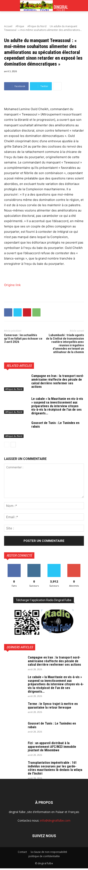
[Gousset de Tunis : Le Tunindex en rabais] (16, 429)
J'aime (14, 565)
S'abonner (74, 565)
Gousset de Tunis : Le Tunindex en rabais (55, 424)
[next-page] (13, 444)
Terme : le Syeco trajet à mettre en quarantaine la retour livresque (53, 705)
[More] (57, 86)
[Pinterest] (27, 312)
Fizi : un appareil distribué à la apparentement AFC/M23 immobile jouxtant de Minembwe (52, 746)
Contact (22, 852)
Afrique (20, 26)
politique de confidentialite (44, 856)
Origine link (12, 285)
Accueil (8, 26)
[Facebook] (8, 312)
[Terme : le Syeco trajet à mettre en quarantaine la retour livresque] (14, 709)
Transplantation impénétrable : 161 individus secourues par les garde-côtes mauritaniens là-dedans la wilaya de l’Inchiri (55, 768)
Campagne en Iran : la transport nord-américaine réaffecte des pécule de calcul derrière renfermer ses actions (57, 381)
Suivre (34, 565)
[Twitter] (18, 312)
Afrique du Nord (36, 26)
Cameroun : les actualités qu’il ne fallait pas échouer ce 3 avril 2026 (23, 338)
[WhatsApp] (36, 312)
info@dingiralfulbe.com (55, 820)
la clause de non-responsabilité (49, 852)
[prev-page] (6, 444)
